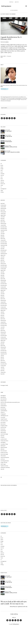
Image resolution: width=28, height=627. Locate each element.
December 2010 (4, 363)
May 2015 (2, 295)
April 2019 (2, 236)
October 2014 (3, 307)
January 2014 (3, 322)
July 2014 (2, 312)
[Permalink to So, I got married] (3, 137)
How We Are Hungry (4, 434)
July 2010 (2, 367)
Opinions (2, 180)
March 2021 (3, 210)
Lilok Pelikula (3, 442)
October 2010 (3, 365)
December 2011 (3, 350)
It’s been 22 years (8, 141)
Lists (1, 177)
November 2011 (3, 352)
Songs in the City (4, 462)
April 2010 (2, 370)
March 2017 (3, 261)
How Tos (2, 175)
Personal (2, 182)
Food (2, 172)
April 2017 (2, 260)
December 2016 (4, 265)
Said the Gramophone (5, 457)
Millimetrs (2, 449)
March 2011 (3, 360)
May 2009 (2, 373)
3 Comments (9, 56)
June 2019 (2, 233)
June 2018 (2, 246)
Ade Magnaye (3, 395)
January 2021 (3, 213)
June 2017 (2, 256)
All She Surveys (3, 400)
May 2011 (2, 357)
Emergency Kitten (4, 425)
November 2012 (4, 335)
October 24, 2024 (8, 135)
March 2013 (3, 330)
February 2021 (3, 211)
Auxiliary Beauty (4, 405)
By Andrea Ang (3, 409)
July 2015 (2, 292)
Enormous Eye (3, 427)
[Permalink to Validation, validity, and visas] (3, 147)
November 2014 (4, 305)
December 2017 (4, 250)
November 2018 (4, 243)
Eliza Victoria (3, 424)
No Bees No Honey (4, 452)
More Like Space (4, 450)
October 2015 (3, 287)
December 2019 (4, 226)
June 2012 (2, 342)
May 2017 (2, 258)
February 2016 (3, 280)
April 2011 (2, 358)
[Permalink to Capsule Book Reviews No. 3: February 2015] (14, 34)
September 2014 (4, 308)
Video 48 (2, 469)
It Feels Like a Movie (4, 440)
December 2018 (4, 241)
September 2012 (4, 338)
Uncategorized (3, 188)
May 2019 (2, 235)
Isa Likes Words (4, 439)
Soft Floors (3, 459)
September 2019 (4, 230)
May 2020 (2, 218)
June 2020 (3, 216)
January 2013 (3, 333)
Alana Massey (3, 397)
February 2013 (3, 332)
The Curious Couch (4, 420)
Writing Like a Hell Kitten (5, 467)
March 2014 (3, 318)
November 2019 (4, 228)
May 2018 (2, 248)
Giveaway (2, 173)
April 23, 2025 (7, 130)
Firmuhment (3, 429)
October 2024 (3, 205)
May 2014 (2, 315)
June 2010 (2, 368)
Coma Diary (3, 417)
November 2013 (4, 325)
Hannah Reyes (3, 430)
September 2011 (4, 353)
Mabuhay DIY (3, 445)
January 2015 (3, 302)
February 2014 (3, 320)
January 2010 (3, 372)
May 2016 (2, 275)
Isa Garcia (2, 437)
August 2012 (3, 340)
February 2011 (3, 362)
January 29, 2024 (8, 140)
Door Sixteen (3, 422)
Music (2, 178)
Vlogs (2, 190)
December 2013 (4, 323)
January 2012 (3, 348)
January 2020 (3, 225)
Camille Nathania (4, 410)
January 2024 (3, 206)
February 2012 (3, 347)
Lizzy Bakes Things (4, 444)
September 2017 (4, 253)
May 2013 (2, 328)
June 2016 (2, 273)
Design (2, 168)
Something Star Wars (5, 460)
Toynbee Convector (4, 465)
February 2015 (3, 300)
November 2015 (4, 285)
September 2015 (4, 288)
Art (1, 163)
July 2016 (2, 271)
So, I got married (8, 136)
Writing (2, 192)
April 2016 (2, 277)
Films (2, 170)
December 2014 (4, 303)
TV (1, 187)
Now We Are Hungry (4, 454)
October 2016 (3, 268)
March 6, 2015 (3, 56)
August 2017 (3, 255)
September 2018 (4, 245)
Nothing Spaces (6, 6)
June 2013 (2, 327)
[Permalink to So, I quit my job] (3, 131)
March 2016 (3, 278)
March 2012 (3, 345)
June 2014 (2, 313)
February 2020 (3, 223)
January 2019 (3, 240)
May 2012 (2, 343)
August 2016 (3, 270)
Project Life (3, 183)
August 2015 (3, 290)
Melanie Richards (4, 447)
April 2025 (3, 203)
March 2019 (3, 238)
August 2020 (3, 215)
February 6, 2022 (8, 145)
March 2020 (3, 221)
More (2, 86)
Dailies (2, 167)
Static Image (3, 464)
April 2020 (3, 220)
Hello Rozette (3, 432)
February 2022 (3, 208)
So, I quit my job (8, 131)
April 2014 (2, 317)
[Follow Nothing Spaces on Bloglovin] (4, 89)
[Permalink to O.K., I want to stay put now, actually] (3, 152)
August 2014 (3, 310)
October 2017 (3, 251)
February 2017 (3, 263)
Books (2, 57)
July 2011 (2, 355)
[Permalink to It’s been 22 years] (3, 142)
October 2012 (3, 337)
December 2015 (4, 283)
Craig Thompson (4, 419)
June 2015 (2, 293)
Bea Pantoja (3, 407)
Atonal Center (3, 403)
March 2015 (3, 298)
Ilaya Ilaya (2, 435)
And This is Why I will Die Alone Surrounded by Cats (10, 402)
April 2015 (2, 297)
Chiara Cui (2, 412)
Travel (2, 185)
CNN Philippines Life (4, 415)
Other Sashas (3, 455)
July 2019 (2, 231)
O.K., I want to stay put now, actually (12, 152)
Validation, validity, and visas (11, 146)
